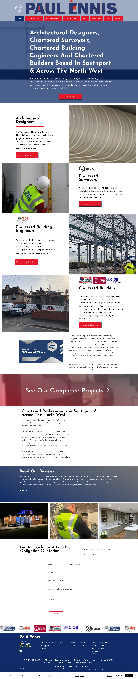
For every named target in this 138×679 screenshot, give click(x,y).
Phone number (75, 564)
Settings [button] (109, 676)
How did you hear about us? (57, 580)
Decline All (119, 676)
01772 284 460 (80, 643)
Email (50, 572)
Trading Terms (83, 666)
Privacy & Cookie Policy (68, 666)
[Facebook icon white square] (24, 651)
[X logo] (20, 651)
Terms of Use (54, 666)
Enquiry (51, 599)
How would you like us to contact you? (60, 589)
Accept (129, 676)
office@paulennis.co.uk (78, 645)
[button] (96, 18)
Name (50, 564)
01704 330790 (62, 643)
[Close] (135, 675)
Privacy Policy (79, 676)
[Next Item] (134, 521)
